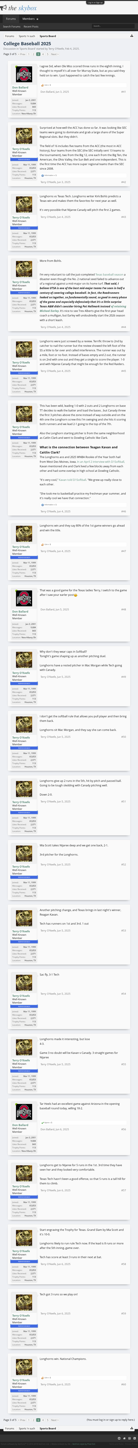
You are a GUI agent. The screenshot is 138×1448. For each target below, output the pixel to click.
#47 (123, 551)
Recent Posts (31, 26)
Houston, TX (30, 178)
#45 (123, 371)
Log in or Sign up (95, 2)
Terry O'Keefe (56, 48)
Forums (11, 19)
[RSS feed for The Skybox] (134, 1438)
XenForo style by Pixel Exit (83, 1444)
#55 (123, 1064)
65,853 (32, 168)
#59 (123, 1313)
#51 (123, 801)
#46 (123, 511)
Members (29, 19)
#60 (123, 1384)
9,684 (33, 103)
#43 (123, 217)
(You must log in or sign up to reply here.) (111, 1419)
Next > (55, 54)
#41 (123, 91)
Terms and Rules (116, 1444)
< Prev (21, 54)
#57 (123, 1190)
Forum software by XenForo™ (25, 1444)
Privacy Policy (131, 1444)
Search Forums (11, 26)
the (22, 7)
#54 (123, 993)
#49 (123, 676)
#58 (123, 1264)
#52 (123, 864)
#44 (123, 327)
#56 (123, 1129)
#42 (123, 182)
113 (34, 110)
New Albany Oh (29, 113)
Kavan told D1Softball (72, 480)
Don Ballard (20, 87)
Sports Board (27, 48)
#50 (123, 736)
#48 (123, 609)
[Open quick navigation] (131, 35)
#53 (123, 930)
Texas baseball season (109, 274)
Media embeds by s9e (60, 1444)
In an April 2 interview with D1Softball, (101, 462)
